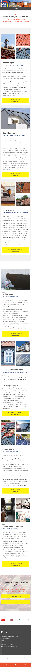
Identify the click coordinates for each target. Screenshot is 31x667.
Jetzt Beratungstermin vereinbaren (15, 100)
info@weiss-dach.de (11, 646)
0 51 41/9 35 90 (8, 644)
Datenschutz (12, 660)
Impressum (20, 660)
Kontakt (4, 660)
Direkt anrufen (15, 596)
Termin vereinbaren (15, 602)
